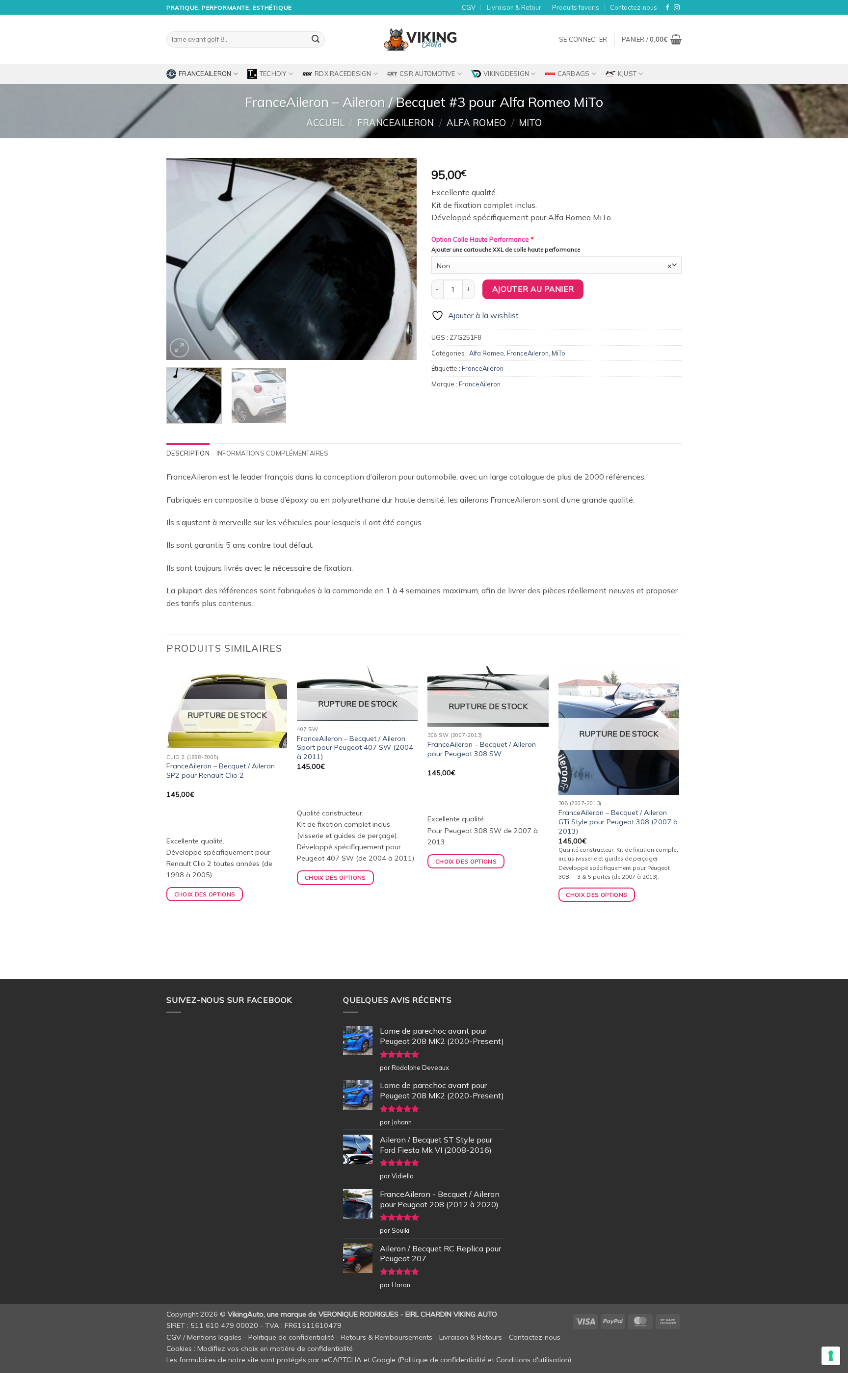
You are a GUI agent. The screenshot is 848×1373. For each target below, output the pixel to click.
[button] (583, 39)
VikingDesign (506, 73)
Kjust (627, 73)
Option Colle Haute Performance (482, 239)
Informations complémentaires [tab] (272, 453)
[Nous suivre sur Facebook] (667, 7)
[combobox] (556, 265)
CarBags (573, 73)
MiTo (530, 122)
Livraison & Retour (514, 7)
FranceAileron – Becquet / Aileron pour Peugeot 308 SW (481, 749)
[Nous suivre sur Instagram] (677, 7)
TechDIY (273, 73)
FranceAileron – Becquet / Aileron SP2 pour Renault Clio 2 (220, 771)
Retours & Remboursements (386, 1337)
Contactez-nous (633, 7)
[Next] (399, 259)
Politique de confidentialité (291, 1337)
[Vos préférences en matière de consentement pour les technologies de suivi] (831, 1356)
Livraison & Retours (470, 1337)
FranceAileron (205, 73)
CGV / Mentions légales (203, 1337)
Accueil (325, 122)
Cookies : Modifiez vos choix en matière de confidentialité (259, 1348)
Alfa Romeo (476, 122)
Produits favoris (575, 7)
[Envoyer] (315, 39)
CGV (469, 7)
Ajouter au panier (533, 289)
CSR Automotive (427, 73)
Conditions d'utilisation (532, 1359)
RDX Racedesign (343, 73)
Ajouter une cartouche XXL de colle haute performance (505, 249)
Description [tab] (188, 453)
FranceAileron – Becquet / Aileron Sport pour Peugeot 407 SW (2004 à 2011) (355, 747)
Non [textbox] (554, 265)
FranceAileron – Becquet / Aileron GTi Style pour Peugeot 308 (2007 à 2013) (618, 821)
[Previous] (183, 259)
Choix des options (205, 894)
